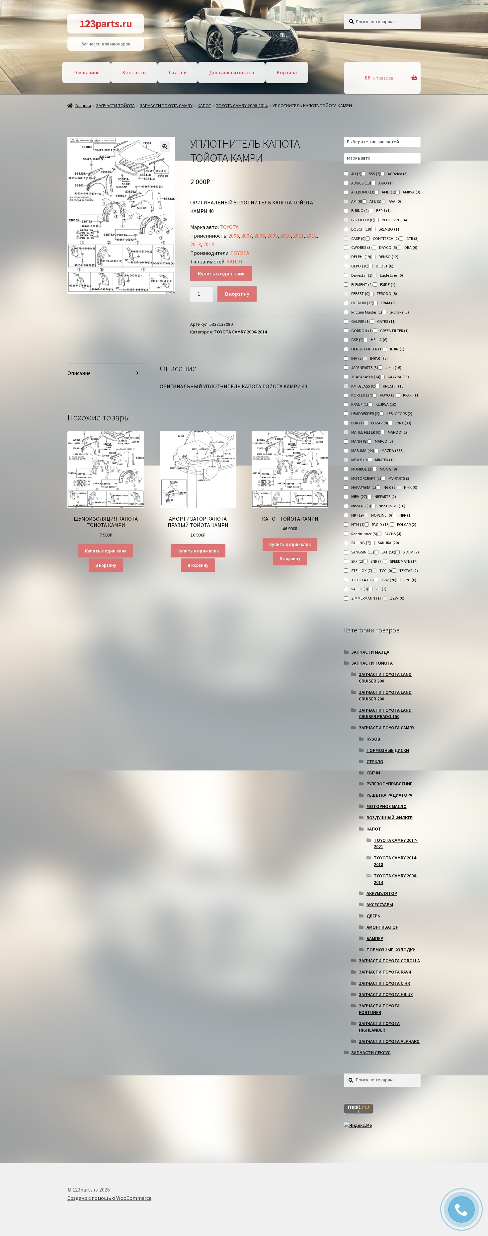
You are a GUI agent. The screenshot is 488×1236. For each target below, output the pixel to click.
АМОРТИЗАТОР (382, 927)
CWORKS (361, 247)
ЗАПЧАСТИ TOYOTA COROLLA (389, 961)
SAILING (360, 542)
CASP (358, 238)
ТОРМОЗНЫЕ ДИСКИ (387, 750)
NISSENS (361, 505)
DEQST (384, 265)
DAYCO (388, 247)
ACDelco (398, 173)
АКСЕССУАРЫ (379, 905)
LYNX (403, 422)
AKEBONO (362, 191)
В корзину (237, 293)
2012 (311, 235)
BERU (383, 210)
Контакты (134, 72)
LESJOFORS (399, 413)
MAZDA (392, 450)
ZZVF (397, 598)
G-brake (399, 312)
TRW (388, 579)
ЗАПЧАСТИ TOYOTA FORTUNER (379, 1009)
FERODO (387, 293)
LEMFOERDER (365, 413)
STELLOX (361, 570)
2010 (285, 235)
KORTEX (361, 395)
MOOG (388, 469)
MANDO (397, 432)
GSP (357, 339)
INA (357, 358)
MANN (359, 441)
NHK (410, 487)
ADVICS (361, 183)
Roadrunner (364, 533)
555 (374, 173)
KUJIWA (385, 404)
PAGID (381, 524)
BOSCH (361, 229)
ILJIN (397, 348)
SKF (357, 561)
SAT (388, 551)
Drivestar (361, 275)
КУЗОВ (373, 739)
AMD (388, 191)
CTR (412, 238)
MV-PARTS (399, 478)
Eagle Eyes (391, 275)
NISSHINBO (391, 505)
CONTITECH (386, 238)
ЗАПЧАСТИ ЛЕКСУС (370, 1052)
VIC (380, 588)
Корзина (287, 72)
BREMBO (389, 229)
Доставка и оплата (231, 72)
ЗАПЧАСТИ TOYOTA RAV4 (385, 972)
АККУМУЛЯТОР (381, 893)
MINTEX (384, 459)
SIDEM (411, 551)
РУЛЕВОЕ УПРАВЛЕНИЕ (389, 784)
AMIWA (411, 191)
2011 (298, 235)
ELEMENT (362, 284)
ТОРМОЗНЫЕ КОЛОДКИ (391, 950)
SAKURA (388, 542)
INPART (379, 358)
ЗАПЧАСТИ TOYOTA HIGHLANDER (379, 1026)
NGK (390, 487)
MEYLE (359, 459)
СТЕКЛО (374, 761)
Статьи (178, 72)
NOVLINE (381, 515)
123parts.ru (106, 23)
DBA (410, 247)
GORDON (362, 330)
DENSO (388, 256)
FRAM (388, 302)
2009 (272, 235)
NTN (358, 524)
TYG (410, 579)
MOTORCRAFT (366, 478)
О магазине (86, 72)
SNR (376, 561)
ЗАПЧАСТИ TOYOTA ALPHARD (389, 1041)
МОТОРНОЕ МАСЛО (386, 806)
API (356, 201)
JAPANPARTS (364, 367)
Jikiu (393, 367)
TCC (385, 570)
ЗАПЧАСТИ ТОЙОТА (115, 106)
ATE (375, 201)
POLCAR (406, 524)
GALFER (360, 321)
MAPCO (384, 441)
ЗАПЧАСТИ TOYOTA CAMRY (166, 106)
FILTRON (362, 302)
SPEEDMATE (404, 561)
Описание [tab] (79, 373)
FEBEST (360, 293)
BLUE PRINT (394, 219)
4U (356, 173)
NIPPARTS (385, 496)
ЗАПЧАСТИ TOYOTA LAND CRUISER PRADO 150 (385, 713)
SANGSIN (362, 551)
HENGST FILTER (367, 348)
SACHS (392, 533)
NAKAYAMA (363, 487)
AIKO (385, 183)
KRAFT (411, 395)
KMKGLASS (363, 386)
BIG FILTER (362, 219)
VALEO (359, 588)
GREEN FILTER (394, 330)
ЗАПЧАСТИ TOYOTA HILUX (386, 994)
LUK (357, 422)
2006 (233, 235)
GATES (386, 321)
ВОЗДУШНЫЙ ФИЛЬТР (389, 818)
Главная (83, 106)
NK (357, 515)
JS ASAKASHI (365, 376)
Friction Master (366, 312)
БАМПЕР (374, 938)
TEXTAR (408, 570)
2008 (259, 235)
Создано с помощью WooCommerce (109, 1198)
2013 (195, 244)
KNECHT (394, 386)
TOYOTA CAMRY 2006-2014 (242, 106)
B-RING (360, 210)
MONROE (361, 469)
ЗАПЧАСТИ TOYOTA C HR (384, 983)
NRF (405, 515)
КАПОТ (204, 106)
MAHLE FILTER (365, 432)
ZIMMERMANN (367, 598)
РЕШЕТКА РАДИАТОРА (389, 795)
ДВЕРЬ (373, 916)
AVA (395, 201)
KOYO (388, 395)
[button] (165, 146)
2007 (246, 235)
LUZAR (379, 422)
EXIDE (387, 284)
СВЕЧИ (373, 773)
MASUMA (362, 450)
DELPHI (361, 256)
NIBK (359, 496)
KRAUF (359, 404)
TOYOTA (229, 227)
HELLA (379, 339)
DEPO (359, 265)
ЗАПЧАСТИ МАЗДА (370, 652)
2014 (208, 244)
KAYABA (398, 376)
